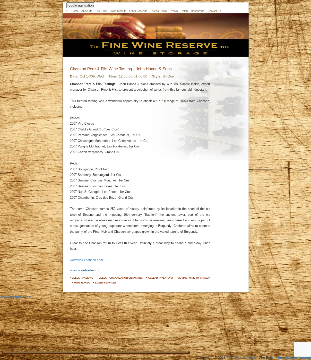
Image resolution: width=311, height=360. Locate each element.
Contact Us (214, 10)
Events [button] (174, 10)
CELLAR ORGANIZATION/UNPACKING (120, 277)
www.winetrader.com (86, 270)
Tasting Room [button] (158, 10)
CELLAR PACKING (82, 277)
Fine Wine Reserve (241, 358)
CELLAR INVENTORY (160, 277)
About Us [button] (86, 10)
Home (74, 10)
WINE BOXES (81, 282)
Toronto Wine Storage (294, 358)
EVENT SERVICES (105, 282)
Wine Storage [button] (118, 10)
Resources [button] (197, 10)
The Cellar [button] (101, 10)
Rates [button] (184, 10)
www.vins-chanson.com (86, 260)
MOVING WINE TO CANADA (194, 277)
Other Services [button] (138, 10)
